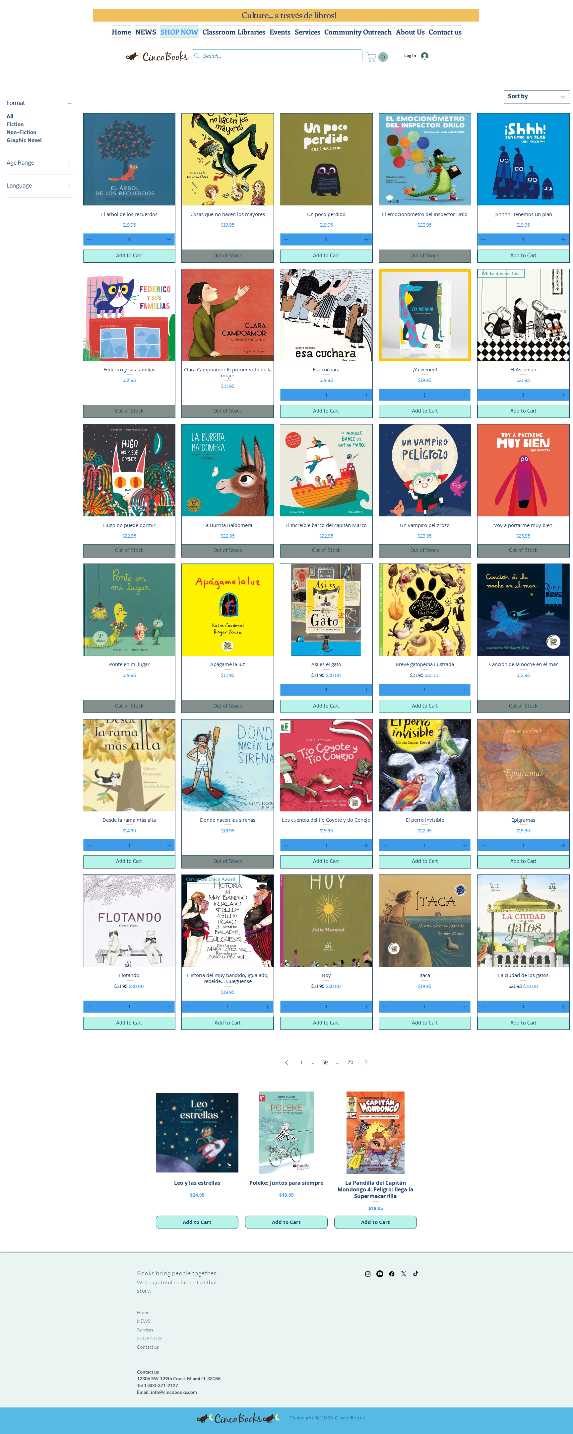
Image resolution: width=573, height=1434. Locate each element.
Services (145, 1329)
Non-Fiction (21, 132)
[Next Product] (426, 1132)
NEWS (143, 1321)
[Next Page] (366, 1062)
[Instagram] (367, 1273)
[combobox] (537, 97)
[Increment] (169, 239)
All (10, 116)
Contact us (148, 1347)
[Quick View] (129, 159)
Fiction (15, 124)
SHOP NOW (149, 1338)
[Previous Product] (146, 1132)
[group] (286, 1160)
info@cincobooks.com (174, 1392)
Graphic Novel (24, 140)
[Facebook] (391, 1273)
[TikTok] (415, 1273)
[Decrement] (88, 239)
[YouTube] (379, 1273)
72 (350, 1062)
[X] (403, 1273)
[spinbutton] (129, 239)
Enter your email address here (388, 1353)
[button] (378, 57)
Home (143, 1312)
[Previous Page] (286, 1062)
